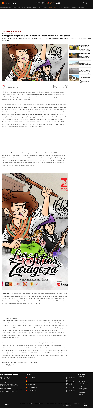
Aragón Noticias (12, 86)
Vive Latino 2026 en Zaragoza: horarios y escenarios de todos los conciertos (85, 64)
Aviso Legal (29, 403)
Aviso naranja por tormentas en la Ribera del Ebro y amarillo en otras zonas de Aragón (84, 71)
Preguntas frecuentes (51, 403)
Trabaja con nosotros (83, 386)
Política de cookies (67, 405)
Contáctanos (22, 403)
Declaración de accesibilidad (64, 403)
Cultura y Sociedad (12, 31)
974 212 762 (7, 391)
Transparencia (82, 381)
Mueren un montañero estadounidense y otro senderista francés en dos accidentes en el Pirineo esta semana (84, 56)
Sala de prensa (82, 392)
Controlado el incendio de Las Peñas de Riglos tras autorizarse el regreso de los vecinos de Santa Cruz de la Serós (84, 79)
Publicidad (81, 376)
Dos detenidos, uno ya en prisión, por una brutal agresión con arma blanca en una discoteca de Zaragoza (84, 48)
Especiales (81, 379)
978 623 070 (7, 385)
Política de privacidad (39, 403)
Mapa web (81, 394)
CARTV (89, 3)
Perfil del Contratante (83, 383)
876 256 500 (7, 380)
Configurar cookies (76, 404)
